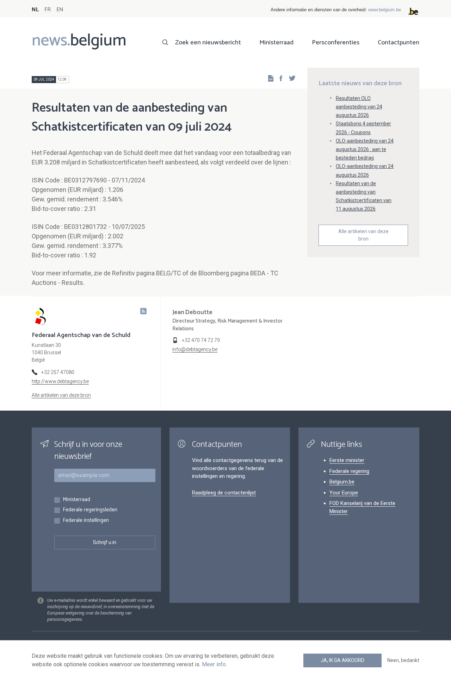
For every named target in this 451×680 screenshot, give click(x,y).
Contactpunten (398, 42)
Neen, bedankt (403, 660)
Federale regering (349, 471)
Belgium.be (341, 482)
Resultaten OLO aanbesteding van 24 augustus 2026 (359, 106)
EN (59, 9)
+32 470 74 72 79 (201, 340)
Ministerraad (276, 42)
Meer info (214, 664)
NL (35, 9)
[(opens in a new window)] (278, 78)
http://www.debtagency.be (60, 381)
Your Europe (343, 492)
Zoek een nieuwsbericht (208, 42)
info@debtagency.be (194, 349)
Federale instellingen (86, 521)
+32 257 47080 (57, 372)
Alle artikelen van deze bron (363, 235)
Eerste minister (346, 460)
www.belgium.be (384, 9)
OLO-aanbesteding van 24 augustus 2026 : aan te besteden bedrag (365, 149)
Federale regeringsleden (90, 510)
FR (47, 9)
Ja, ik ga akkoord (342, 660)
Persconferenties (335, 42)
